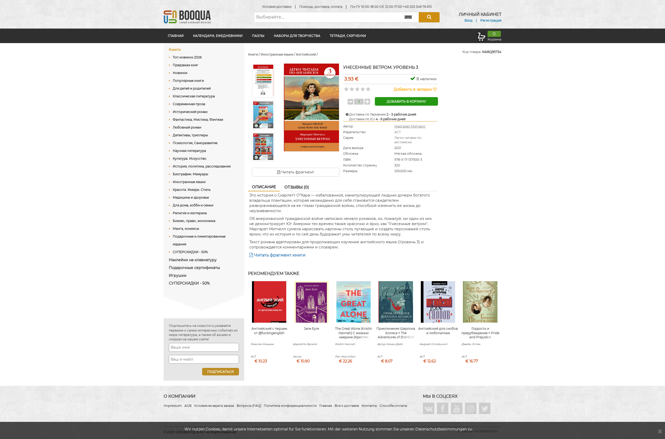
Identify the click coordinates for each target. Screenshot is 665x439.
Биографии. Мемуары (190, 174)
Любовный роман (187, 127)
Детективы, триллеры (190, 135)
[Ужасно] (346, 87)
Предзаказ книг (185, 65)
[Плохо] (351, 87)
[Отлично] (367, 87)
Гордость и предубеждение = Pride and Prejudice (480, 333)
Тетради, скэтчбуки (348, 36)
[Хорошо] (362, 87)
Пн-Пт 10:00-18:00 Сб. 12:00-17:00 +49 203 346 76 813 (391, 7)
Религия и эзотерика (190, 213)
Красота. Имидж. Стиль (192, 190)
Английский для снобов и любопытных (438, 331)
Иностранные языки (189, 182)
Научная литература (189, 151)
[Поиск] (429, 17)
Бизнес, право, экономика (194, 221)
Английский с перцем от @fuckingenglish (269, 331)
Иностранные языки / (278, 54)
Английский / (307, 54)
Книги (175, 49)
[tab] (264, 187)
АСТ (397, 132)
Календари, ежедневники (218, 36)
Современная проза (189, 104)
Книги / (254, 54)
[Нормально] (357, 87)
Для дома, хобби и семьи (193, 205)
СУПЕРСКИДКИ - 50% (190, 252)
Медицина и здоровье (191, 197)
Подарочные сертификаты (194, 267)
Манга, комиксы (186, 229)
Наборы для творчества (297, 36)
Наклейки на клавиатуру (193, 260)
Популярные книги (188, 81)
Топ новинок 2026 (187, 57)
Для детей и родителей (192, 88)
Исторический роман (190, 112)
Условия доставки (276, 7)
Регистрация (490, 20)
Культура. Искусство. (190, 158)
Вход (468, 20)
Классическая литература (194, 96)
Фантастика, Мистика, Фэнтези (198, 119)
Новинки (180, 73)
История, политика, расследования (202, 166)
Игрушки (178, 275)
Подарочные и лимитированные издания (199, 240)
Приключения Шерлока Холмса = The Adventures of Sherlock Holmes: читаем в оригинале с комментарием (395, 339)
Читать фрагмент (297, 172)
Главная (176, 36)
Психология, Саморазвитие (195, 143)
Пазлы (258, 36)
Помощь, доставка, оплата (320, 7)
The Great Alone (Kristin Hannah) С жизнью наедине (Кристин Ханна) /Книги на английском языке (353, 337)
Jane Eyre (311, 328)
